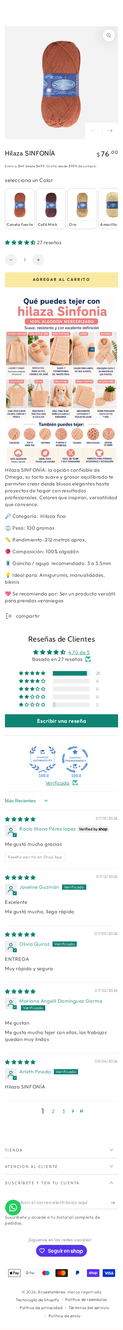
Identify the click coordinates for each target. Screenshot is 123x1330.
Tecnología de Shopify (37, 1299)
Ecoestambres (51, 1291)
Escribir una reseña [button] (61, 721)
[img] (20, 819)
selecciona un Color (29, 180)
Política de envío (65, 1315)
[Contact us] (13, 1207)
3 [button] (63, 1111)
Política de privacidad (41, 1307)
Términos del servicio (89, 1307)
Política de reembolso (86, 1299)
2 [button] (53, 1111)
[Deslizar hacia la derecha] (110, 131)
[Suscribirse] (114, 1202)
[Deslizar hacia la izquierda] (93, 131)
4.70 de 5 (79, 652)
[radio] (20, 208)
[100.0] (43, 759)
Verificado (58, 783)
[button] (21, 242)
